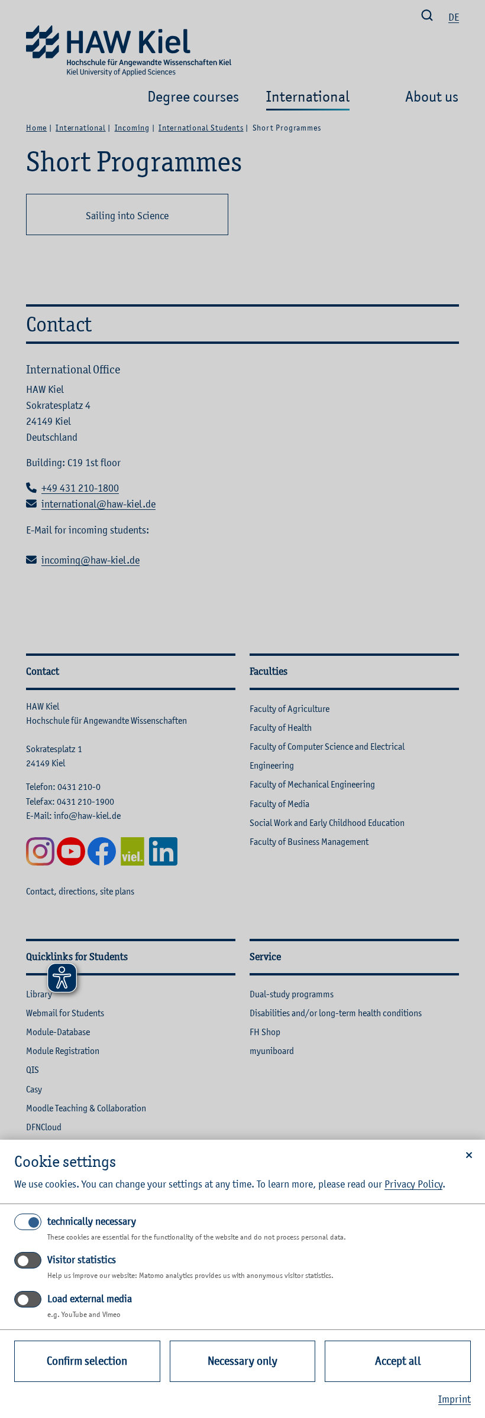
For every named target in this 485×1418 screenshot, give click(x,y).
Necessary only (242, 1361)
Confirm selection (87, 1361)
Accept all (398, 1361)
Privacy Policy (413, 1184)
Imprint (454, 1399)
